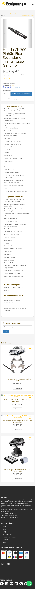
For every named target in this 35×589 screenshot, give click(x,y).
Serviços (5, 539)
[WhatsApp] (21, 583)
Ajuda (4, 542)
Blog (4, 532)
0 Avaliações (16, 87)
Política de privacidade (9, 537)
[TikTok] (26, 583)
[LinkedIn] (16, 583)
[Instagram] (6, 583)
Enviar (5, 331)
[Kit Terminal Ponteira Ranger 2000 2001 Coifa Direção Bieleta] (17, 417)
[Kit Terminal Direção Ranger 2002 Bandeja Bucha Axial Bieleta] (17, 396)
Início (4, 526)
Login (4, 529)
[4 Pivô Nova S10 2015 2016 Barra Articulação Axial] (17, 361)
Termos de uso (7, 534)
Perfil (12, 85)
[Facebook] (2, 583)
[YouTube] (11, 583)
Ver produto (18, 388)
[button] (5, 33)
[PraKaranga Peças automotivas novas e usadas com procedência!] (14, 5)
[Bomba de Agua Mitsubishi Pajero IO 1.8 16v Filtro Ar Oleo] (17, 452)
